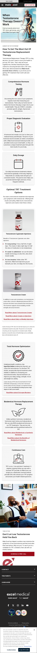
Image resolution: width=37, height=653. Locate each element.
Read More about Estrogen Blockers (18, 392)
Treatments (6, 576)
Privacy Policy (27, 646)
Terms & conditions (13, 623)
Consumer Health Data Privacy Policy (18, 625)
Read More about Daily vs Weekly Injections (18, 319)
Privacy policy (25, 623)
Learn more (6, 582)
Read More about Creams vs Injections (18, 316)
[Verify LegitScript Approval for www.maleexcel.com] (11, 616)
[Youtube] (27, 605)
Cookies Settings (11, 650)
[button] (2, 5)
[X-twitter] (13, 605)
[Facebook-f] (8, 605)
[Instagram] (18, 605)
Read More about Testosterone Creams (18, 312)
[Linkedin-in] (22, 605)
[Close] (34, 630)
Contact (5, 569)
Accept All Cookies (24, 650)
